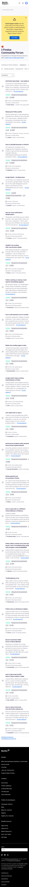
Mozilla (5, 751)
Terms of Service (6, 876)
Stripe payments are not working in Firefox (12, 477)
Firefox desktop (6, 786)
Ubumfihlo (4, 878)
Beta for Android (6, 810)
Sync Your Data (6, 834)
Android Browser (6, 788)
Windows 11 (23, 65)
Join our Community (7, 770)
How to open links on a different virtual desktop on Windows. (15, 510)
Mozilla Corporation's (11, 859)
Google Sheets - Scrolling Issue (15, 177)
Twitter (2, 855)
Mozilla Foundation (14, 860)
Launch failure (18, 303)
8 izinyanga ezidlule (23, 307)
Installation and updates (20, 100)
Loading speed (18, 367)
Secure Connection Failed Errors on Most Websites (13, 640)
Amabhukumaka (18, 334)
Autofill (16, 696)
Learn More (14, 37)
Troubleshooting (18, 401)
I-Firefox (9, 100)
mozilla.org (4, 873)
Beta (2, 807)
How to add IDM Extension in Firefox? (17, 144)
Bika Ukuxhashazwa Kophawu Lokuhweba (14, 761)
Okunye (16, 201)
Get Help (4, 837)
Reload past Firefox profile (13, 112)
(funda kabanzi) (18, 91)
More (26, 69)
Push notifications (19, 234)
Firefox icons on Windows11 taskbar (16, 609)
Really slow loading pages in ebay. (16, 345)
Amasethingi (17, 166)
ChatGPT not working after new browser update (13, 246)
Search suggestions (19, 728)
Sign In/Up (4, 825)
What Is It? (4, 828)
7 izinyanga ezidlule (21, 238)
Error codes (17, 663)
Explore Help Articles (8, 773)
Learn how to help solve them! (14, 57)
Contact (3, 884)
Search (19, 3)
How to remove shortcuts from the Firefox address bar (14, 708)
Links (15, 432)
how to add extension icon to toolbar (16, 314)
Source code (5, 764)
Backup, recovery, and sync (21, 133)
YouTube (4, 855)
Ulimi (2, 846)
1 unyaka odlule (20, 137)
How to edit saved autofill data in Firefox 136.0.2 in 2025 (14, 675)
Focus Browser (6, 794)
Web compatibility (19, 269)
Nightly (3, 813)
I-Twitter (4, 767)
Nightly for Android (7, 816)
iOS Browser (5, 791)
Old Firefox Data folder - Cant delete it (17, 81)
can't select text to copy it (13, 413)
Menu (23, 3)
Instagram (7, 855)
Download (4, 783)
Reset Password (6, 831)
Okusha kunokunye (7, 737)
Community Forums (8, 10)
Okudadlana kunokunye (8, 738)
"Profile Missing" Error (12, 578)
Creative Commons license (12, 867)
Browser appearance (19, 628)
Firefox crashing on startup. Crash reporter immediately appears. (16, 281)
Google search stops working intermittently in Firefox (14, 379)
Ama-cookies (5, 881)
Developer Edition (7, 804)
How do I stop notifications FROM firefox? (14, 213)
